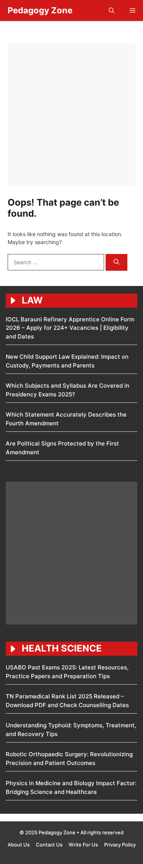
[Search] (116, 262)
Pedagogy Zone (40, 10)
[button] (111, 10)
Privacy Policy (120, 845)
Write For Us (83, 845)
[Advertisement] (71, 114)
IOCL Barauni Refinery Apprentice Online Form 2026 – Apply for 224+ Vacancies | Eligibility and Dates (70, 328)
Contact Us (49, 845)
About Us (19, 845)
